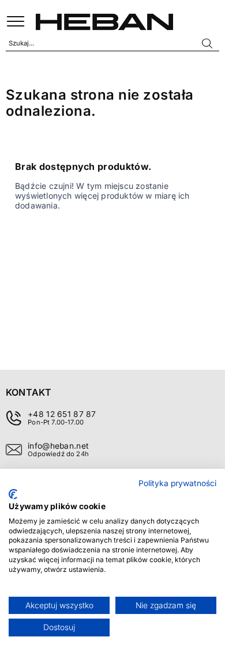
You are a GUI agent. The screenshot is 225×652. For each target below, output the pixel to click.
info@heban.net (58, 445)
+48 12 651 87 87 (62, 414)
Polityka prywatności (177, 483)
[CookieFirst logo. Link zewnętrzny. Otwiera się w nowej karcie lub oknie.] (13, 494)
